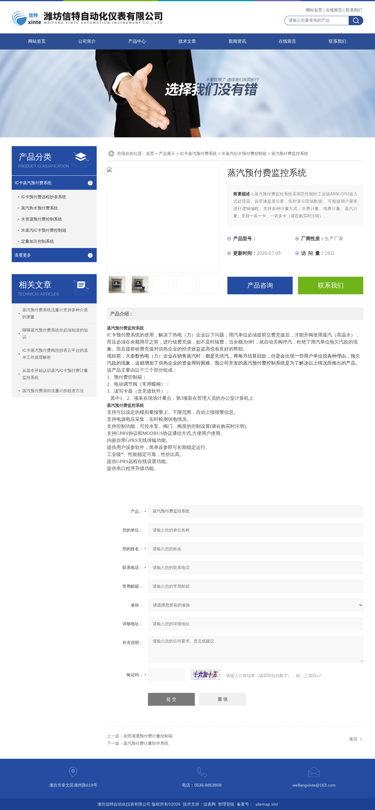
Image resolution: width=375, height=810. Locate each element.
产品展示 (167, 153)
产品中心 (137, 41)
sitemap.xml (266, 804)
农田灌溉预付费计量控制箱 (148, 736)
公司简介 (87, 41)
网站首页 (314, 10)
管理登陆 (226, 804)
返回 (353, 738)
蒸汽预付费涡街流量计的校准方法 (53, 390)
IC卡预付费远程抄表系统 (43, 196)
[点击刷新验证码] (205, 675)
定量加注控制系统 (37, 241)
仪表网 (209, 804)
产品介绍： (122, 313)
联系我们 (354, 10)
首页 (150, 153)
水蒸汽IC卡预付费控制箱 (43, 230)
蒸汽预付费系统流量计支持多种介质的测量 (55, 313)
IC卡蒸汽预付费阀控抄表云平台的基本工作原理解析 (55, 354)
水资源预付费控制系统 (41, 219)
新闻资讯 (237, 41)
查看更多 (23, 255)
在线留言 (334, 10)
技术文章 (187, 41)
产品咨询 (260, 285)
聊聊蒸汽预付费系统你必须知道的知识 (55, 333)
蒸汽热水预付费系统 (39, 208)
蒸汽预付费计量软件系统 (145, 743)
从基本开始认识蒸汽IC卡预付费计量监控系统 (55, 374)
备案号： (245, 804)
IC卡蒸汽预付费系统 (33, 182)
